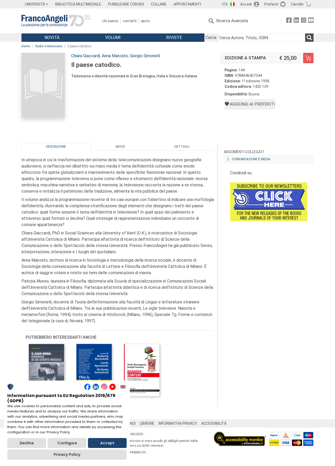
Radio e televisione (48, 46)
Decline (27, 443)
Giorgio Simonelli (145, 55)
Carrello (297, 4)
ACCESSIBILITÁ (213, 423)
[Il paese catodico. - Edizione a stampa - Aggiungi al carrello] (308, 58)
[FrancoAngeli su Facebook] (289, 21)
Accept (107, 443)
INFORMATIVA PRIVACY (178, 423)
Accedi (246, 4)
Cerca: (211, 37)
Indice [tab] (120, 146)
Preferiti (271, 4)
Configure (67, 443)
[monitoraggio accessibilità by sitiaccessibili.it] (240, 434)
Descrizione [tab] (56, 146)
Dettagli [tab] (181, 146)
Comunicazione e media (251, 159)
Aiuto (145, 21)
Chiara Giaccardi (85, 55)
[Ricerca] (309, 37)
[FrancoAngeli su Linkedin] (296, 21)
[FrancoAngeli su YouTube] (311, 21)
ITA (225, 4)
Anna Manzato (115, 55)
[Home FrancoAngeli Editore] (56, 21)
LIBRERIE (147, 423)
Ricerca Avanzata (232, 20)
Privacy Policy (67, 454)
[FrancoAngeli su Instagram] (303, 21)
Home (25, 46)
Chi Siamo (110, 21)
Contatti (130, 21)
